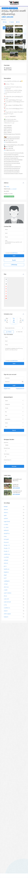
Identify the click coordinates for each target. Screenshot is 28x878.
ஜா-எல (5, 566)
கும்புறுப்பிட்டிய (7, 533)
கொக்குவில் (6, 539)
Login (14, 385)
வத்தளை (6, 610)
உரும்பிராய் (6, 518)
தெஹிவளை (6, 572)
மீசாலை (5, 595)
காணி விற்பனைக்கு (13, 8)
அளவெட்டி (6, 512)
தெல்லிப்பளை (6, 569)
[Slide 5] (19, 36)
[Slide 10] (14, 54)
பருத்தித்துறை (6, 581)
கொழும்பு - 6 (6, 551)
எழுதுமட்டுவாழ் (7, 521)
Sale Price (6, 442)
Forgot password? (20, 388)
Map (5, 274)
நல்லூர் (5, 575)
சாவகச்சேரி (6, 557)
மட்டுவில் (5, 590)
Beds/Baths (7, 419)
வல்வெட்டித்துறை (7, 613)
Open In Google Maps (9, 196)
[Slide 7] (19, 42)
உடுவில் (5, 515)
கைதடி (4, 19)
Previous (5, 320)
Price (6, 426)
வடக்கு (5, 604)
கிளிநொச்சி (6, 530)
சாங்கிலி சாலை (7, 554)
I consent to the (11, 252)
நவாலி (5, 578)
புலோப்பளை (6, 587)
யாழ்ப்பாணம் (6, 598)
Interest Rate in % (7, 459)
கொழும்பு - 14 (6, 545)
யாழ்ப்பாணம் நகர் (7, 601)
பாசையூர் (6, 583)
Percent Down (7, 448)
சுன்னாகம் (6, 563)
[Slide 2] (9, 30)
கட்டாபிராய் (6, 527)
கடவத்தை (6, 524)
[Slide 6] (9, 42)
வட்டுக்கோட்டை (7, 607)
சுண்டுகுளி (6, 560)
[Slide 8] (9, 48)
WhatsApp (14, 264)
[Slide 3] (19, 30)
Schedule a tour (8, 314)
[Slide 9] (19, 48)
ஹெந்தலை (6, 616)
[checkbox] (4, 253)
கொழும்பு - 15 (6, 548)
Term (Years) (6, 454)
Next (22, 320)
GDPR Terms (15, 252)
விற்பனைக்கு (5, 8)
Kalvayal (5, 506)
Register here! (7, 388)
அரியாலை (6, 509)
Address (6, 183)
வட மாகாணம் (14, 188)
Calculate (14, 466)
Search (14, 430)
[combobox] (14, 400)
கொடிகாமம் (6, 542)
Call (15, 260)
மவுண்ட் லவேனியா (7, 592)
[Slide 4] (9, 36)
